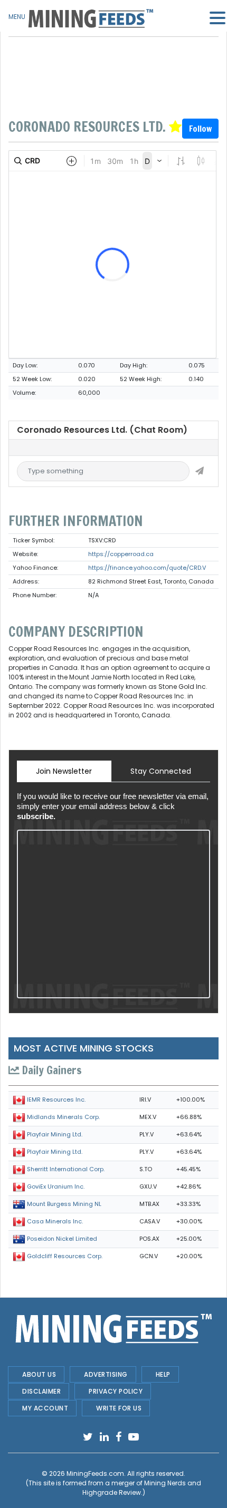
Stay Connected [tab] (160, 771)
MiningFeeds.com (95, 1473)
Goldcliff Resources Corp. (64, 1256)
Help (163, 1374)
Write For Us (118, 1408)
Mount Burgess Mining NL (64, 1204)
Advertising (106, 1374)
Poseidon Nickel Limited (62, 1238)
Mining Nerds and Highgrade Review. (142, 1487)
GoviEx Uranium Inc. (55, 1186)
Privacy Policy (116, 1391)
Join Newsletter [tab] (64, 771)
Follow (200, 128)
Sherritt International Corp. (66, 1169)
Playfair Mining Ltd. (54, 1134)
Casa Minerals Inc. (55, 1221)
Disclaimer (41, 1391)
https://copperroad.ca (121, 554)
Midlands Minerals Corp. (63, 1117)
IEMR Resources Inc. (56, 1099)
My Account (45, 1408)
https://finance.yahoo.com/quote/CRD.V (147, 567)
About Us (39, 1374)
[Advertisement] (113, 63)
